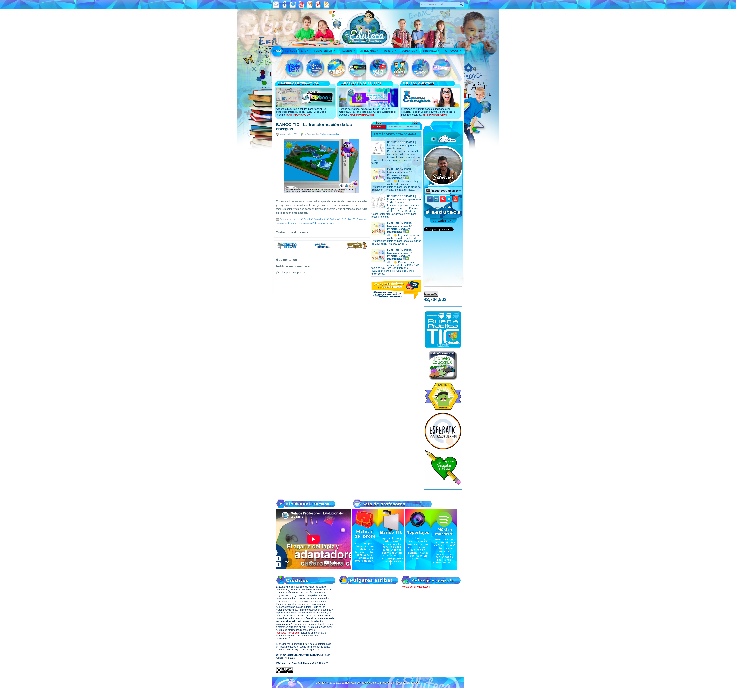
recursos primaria (326, 223)
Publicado (412, 126)
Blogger (384, 682)
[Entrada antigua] (357, 248)
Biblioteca (431, 50)
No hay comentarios (329, 134)
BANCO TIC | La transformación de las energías (314, 127)
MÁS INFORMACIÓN (298, 114)
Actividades (369, 50)
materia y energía (293, 223)
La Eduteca (348, 682)
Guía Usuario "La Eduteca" (406, 682)
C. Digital (305, 219)
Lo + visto (378, 126)
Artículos (453, 50)
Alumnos (348, 50)
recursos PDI (309, 223)
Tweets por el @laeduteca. (416, 586)
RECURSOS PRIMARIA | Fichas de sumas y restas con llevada (402, 145)
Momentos (409, 50)
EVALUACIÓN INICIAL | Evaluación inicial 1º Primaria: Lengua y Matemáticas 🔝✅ (401, 173)
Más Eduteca (396, 126)
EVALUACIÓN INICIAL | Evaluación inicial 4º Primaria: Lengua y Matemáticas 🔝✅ (401, 254)
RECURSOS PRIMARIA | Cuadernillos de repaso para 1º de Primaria (404, 199)
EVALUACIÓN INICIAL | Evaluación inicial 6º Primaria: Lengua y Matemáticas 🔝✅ (401, 227)
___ (277, 50)
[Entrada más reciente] (286, 248)
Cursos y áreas (296, 50)
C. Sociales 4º (334, 219)
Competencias (324, 50)
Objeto (390, 50)
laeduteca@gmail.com (287, 632)
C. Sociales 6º (349, 219)
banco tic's (295, 219)
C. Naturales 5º (318, 219)
